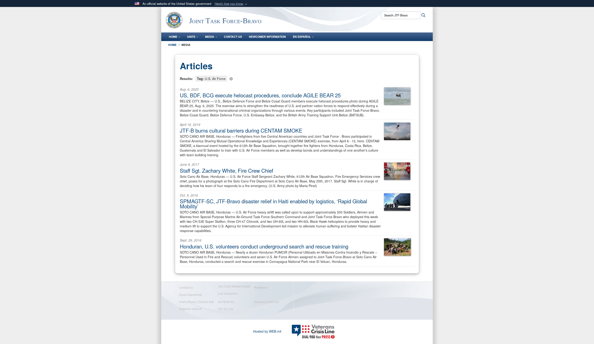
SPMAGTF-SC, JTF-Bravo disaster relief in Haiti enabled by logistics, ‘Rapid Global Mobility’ (273, 203)
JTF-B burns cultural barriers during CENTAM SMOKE (241, 130)
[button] (231, 3)
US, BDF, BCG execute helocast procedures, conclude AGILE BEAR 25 (260, 95)
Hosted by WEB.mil (267, 331)
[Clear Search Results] (297, 78)
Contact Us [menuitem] (233, 37)
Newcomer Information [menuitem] (267, 37)
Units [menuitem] (191, 37)
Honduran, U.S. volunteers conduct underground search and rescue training (264, 246)
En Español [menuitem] (302, 37)
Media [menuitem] (209, 37)
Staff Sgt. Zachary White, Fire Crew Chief (226, 170)
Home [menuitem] (173, 37)
